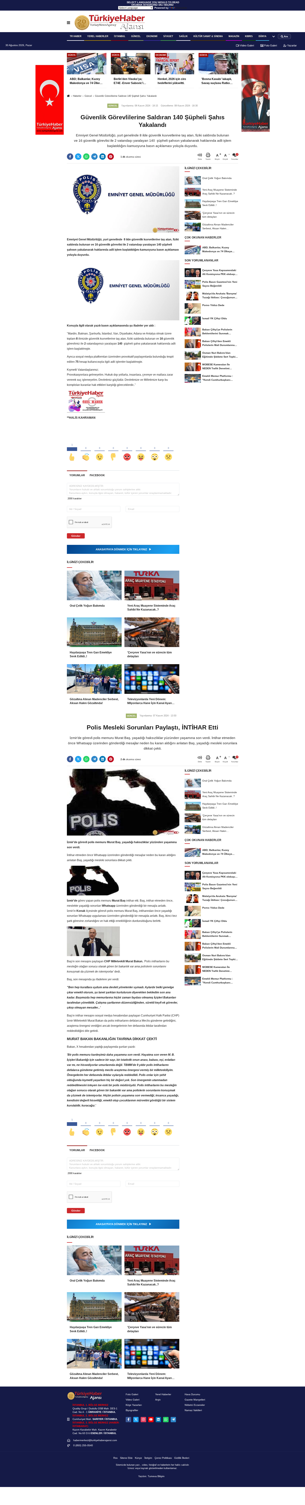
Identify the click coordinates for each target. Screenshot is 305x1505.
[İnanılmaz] (154, 451)
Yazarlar (291, 45)
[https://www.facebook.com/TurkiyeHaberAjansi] (128, 1419)
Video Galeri (246, 45)
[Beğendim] (72, 451)
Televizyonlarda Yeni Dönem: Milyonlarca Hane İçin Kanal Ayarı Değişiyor (149, 701)
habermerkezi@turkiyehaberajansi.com (95, 1440)
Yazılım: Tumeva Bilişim (151, 1476)
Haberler (77, 96)
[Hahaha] (141, 451)
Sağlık (183, 36)
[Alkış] (86, 451)
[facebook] (70, 156)
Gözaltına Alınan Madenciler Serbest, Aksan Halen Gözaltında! (94, 701)
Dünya (262, 36)
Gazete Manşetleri (195, 1399)
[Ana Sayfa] (68, 96)
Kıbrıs (249, 36)
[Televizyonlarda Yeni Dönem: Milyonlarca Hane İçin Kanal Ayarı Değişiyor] (151, 679)
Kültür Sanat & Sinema (208, 36)
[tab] (77, 475)
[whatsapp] (86, 156)
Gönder (75, 535)
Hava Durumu (192, 1394)
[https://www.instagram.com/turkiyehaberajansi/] (143, 1419)
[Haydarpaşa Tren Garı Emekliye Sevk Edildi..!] (94, 632)
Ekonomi (151, 36)
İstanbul (119, 36)
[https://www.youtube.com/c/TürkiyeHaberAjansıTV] (151, 1419)
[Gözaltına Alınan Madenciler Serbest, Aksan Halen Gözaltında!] (94, 679)
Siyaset (168, 36)
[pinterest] (110, 156)
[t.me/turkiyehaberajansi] (173, 1419)
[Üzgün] (168, 451)
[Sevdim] (99, 451)
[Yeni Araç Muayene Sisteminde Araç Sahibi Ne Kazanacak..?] (151, 585)
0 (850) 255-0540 (83, 1445)
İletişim (148, 1458)
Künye (138, 1458)
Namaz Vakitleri (193, 1410)
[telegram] (94, 156)
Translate (181, 7)
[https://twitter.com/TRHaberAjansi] (136, 1419)
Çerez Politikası (163, 1458)
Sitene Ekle (126, 1458)
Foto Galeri (270, 45)
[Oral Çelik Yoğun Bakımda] (94, 585)
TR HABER (75, 36)
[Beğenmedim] (113, 451)
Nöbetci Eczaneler (195, 1405)
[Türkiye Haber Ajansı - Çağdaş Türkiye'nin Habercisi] (110, 23)
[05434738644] (165, 1419)
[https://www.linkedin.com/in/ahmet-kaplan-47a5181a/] (158, 1419)
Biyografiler (132, 1410)
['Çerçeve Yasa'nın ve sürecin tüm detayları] (151, 632)
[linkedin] (102, 156)
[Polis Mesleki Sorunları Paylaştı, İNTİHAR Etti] (123, 802)
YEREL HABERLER (97, 36)
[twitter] (78, 156)
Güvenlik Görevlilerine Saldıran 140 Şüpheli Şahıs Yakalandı (126, 96)
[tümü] (273, 36)
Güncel (136, 36)
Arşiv (158, 1399)
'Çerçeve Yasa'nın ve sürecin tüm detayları (149, 654)
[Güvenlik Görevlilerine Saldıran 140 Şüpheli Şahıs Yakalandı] (123, 199)
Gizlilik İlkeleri (181, 1458)
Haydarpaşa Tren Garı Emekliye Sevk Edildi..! (91, 654)
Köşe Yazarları (134, 1405)
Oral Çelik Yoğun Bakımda (87, 605)
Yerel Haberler (163, 1394)
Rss (115, 1458)
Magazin (234, 36)
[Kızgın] (127, 451)
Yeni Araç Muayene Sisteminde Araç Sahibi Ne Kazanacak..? (151, 607)
